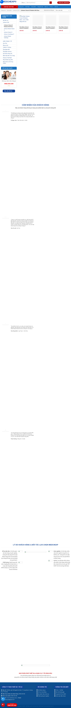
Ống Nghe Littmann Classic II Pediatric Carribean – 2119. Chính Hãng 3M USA (37, 27)
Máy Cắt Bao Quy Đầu (8, 59)
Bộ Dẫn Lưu (5, 20)
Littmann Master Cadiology (7, 37)
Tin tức (51, 6)
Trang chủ (21, 6)
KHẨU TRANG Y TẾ (7, 41)
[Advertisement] (35, 679)
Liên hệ (56, 6)
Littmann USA (16, 10)
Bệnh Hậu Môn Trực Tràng (9, 55)
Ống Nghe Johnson (7, 51)
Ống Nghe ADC (6, 49)
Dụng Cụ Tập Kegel (7, 57)
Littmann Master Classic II (9, 29)
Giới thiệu (27, 6)
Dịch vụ (46, 6)
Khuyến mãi (40, 6)
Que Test (5, 43)
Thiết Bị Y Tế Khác (7, 47)
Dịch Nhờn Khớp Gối (7, 53)
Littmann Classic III (8, 32)
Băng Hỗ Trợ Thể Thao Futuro (8, 62)
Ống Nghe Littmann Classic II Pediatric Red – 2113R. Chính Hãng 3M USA (63, 27)
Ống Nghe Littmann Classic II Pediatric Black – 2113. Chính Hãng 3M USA (24, 27)
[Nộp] (51, 2)
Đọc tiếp (28, 30)
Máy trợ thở (5, 45)
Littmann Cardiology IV (9, 34)
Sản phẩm (33, 6)
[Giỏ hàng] (69, 6)
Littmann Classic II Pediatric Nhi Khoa (8, 26)
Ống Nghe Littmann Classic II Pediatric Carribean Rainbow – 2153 (51, 27)
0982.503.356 (12, 705)
